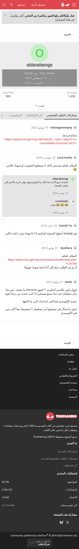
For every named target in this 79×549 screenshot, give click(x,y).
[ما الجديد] (11, 4)
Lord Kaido (64, 157)
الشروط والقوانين (68, 375)
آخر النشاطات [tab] (34, 115)
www (68, 282)
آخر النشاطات (70, 465)
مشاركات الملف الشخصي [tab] (62, 115)
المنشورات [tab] (15, 115)
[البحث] (4, 4)
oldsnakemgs (60, 178)
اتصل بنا (73, 368)
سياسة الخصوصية (68, 382)
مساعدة (73, 389)
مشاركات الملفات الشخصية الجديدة (59, 458)
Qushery (66, 248)
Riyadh (29, 73)
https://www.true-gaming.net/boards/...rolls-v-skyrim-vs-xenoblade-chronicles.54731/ (40, 141)
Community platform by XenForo (43, 535)
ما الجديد (72, 443)
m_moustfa (8, 505)
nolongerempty (61, 127)
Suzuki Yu (65, 225)
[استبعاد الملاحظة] (5, 15)
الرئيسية (73, 396)
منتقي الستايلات (66, 354)
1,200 (71, 96)
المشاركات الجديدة (67, 451)
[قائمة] (74, 5)
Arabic (71, 361)
